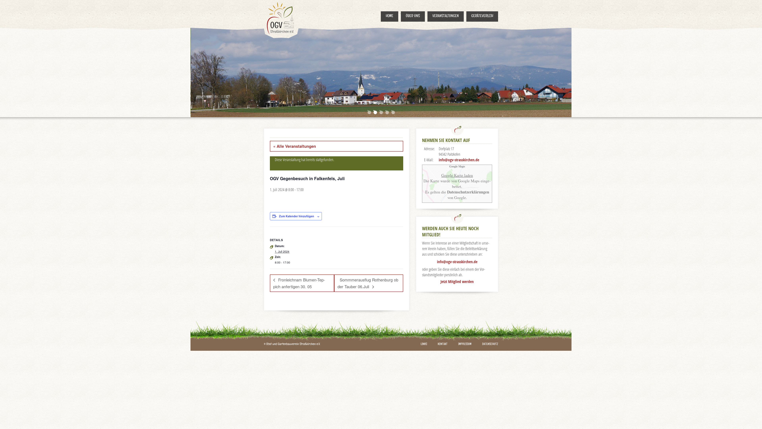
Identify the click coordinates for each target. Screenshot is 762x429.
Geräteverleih (482, 16)
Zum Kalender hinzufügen (296, 216)
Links (424, 344)
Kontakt (442, 344)
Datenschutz (490, 344)
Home (389, 16)
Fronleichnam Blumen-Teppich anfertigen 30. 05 (299, 283)
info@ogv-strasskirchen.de (459, 159)
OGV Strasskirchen (281, 19)
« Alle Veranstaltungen (294, 146)
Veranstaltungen (445, 16)
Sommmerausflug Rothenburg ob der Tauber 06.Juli (368, 283)
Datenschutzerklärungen (467, 192)
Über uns (413, 16)
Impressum (464, 344)
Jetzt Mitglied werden (457, 281)
